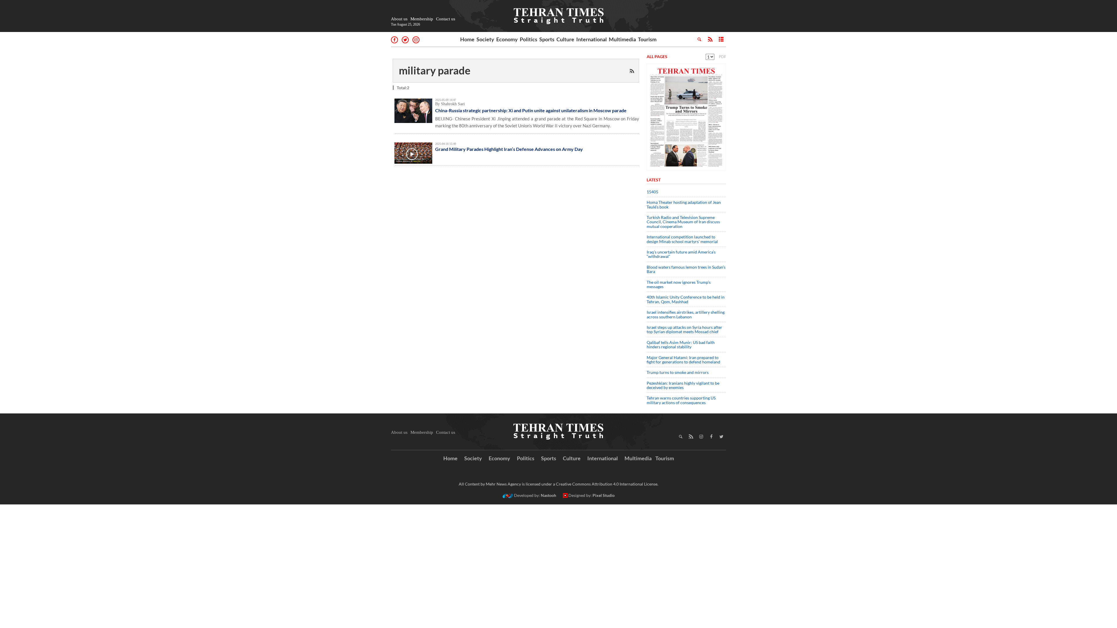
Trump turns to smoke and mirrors (678, 372)
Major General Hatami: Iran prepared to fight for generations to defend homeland (684, 359)
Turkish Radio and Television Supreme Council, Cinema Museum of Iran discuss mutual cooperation (683, 222)
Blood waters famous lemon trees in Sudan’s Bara (686, 269)
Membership (421, 19)
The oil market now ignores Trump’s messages (679, 284)
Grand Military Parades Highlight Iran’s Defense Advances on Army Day (509, 149)
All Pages (657, 56)
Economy (507, 39)
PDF (722, 56)
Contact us (445, 19)
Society (485, 39)
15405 (652, 191)
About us (399, 19)
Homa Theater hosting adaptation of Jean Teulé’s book (684, 204)
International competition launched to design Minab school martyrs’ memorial (682, 239)
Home (467, 39)
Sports (546, 39)
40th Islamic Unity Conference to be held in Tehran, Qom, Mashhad (686, 299)
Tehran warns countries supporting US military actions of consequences (681, 400)
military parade (434, 70)
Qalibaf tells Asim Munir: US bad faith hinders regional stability (681, 344)
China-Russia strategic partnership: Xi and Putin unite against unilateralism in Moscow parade (531, 110)
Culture (565, 39)
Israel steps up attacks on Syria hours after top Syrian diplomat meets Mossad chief (684, 329)
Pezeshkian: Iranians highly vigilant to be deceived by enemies (683, 385)
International (591, 39)
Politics (528, 39)
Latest (654, 179)
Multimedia (622, 39)
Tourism (647, 39)
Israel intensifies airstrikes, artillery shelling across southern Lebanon (686, 314)
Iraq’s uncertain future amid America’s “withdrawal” (681, 254)
